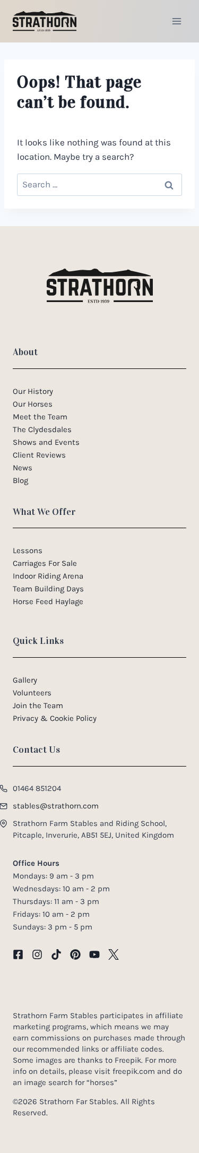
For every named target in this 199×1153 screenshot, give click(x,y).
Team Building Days (48, 588)
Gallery (25, 680)
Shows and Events (46, 442)
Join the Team (38, 705)
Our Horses (33, 404)
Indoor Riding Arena (48, 576)
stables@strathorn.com (56, 806)
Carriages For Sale (45, 563)
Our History (33, 391)
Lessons (27, 550)
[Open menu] (176, 21)
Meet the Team (40, 416)
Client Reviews (39, 455)
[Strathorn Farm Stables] (44, 21)
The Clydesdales (42, 429)
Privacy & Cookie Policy (55, 718)
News (22, 467)
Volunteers (32, 693)
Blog (20, 480)
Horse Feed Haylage (48, 601)
